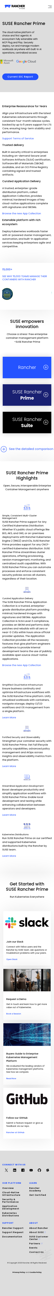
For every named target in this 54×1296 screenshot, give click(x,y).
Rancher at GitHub (15, 1132)
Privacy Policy (18, 1272)
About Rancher (38, 1228)
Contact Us (36, 1252)
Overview (8, 1188)
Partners (35, 1243)
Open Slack (11, 959)
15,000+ (7, 269)
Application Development (10, 1207)
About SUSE (36, 1232)
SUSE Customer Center (38, 1238)
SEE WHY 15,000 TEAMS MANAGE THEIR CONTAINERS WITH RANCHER (24, 277)
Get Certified (37, 1195)
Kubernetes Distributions (10, 1214)
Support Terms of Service (18, 138)
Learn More (9, 717)
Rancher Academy (35, 1189)
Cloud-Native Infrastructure (11, 1194)
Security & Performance (10, 1200)
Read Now (11, 1078)
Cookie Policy (35, 1272)
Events (33, 1247)
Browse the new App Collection (21, 213)
